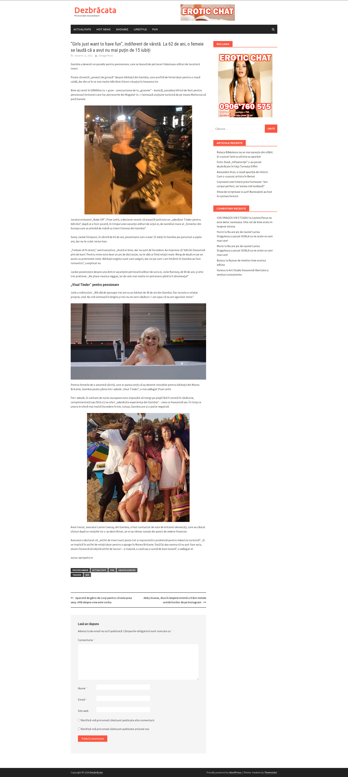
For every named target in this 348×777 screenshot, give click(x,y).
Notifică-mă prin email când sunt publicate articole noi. (115, 729)
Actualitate (82, 29)
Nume (82, 688)
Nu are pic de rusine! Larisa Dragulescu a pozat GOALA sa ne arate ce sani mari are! (245, 236)
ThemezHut (270, 772)
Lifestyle (140, 29)
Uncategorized (127, 570)
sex (87, 574)
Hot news (103, 29)
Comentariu (86, 640)
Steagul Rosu (106, 55)
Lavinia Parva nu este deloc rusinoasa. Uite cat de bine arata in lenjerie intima (244, 222)
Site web (83, 711)
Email (82, 699)
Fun (155, 29)
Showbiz (122, 29)
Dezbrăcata (95, 10)
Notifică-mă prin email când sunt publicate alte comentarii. (118, 720)
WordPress (235, 772)
